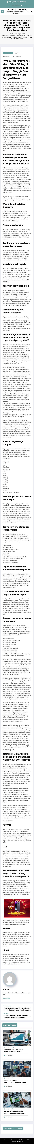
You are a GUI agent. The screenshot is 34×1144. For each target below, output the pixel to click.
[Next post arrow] (30, 1016)
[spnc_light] (31, 11)
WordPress (21, 1139)
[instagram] (19, 5)
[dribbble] (17, 5)
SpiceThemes (20, 1141)
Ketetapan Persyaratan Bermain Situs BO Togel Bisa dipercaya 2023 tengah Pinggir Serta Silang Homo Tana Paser (16, 1009)
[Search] (28, 12)
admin (18, 53)
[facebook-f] (13, 5)
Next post (6, 1013)
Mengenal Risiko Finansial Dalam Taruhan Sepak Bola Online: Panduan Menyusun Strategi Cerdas (14, 1112)
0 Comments (18, 56)
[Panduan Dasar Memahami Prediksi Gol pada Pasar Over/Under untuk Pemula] (17, 1037)
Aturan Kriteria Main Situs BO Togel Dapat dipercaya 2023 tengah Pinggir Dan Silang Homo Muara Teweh (15, 1016)
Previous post (7, 1005)
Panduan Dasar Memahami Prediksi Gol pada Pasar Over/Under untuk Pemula (14, 1050)
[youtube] (21, 5)
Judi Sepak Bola (8, 53)
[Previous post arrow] (30, 1008)
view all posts (6, 998)
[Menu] (2, 11)
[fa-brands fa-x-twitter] (15, 5)
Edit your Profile (26, 993)
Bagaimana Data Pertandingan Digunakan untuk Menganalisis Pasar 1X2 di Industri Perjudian (16, 1081)
